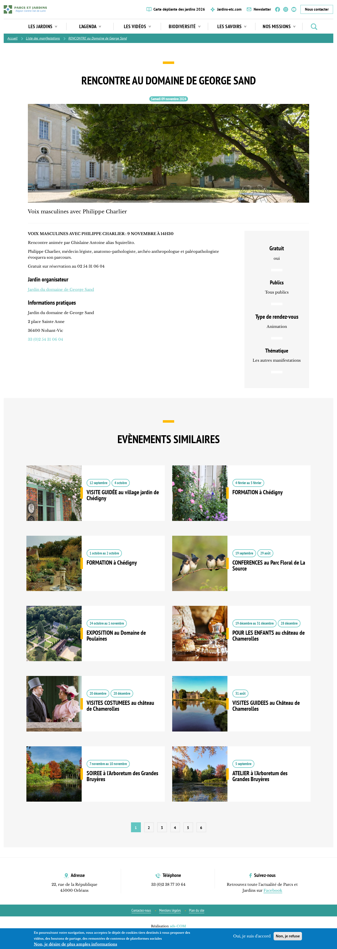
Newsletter (262, 9)
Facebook (277, 9)
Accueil (12, 38)
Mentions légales (170, 910)
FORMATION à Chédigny (241, 500)
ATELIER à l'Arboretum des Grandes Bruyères (241, 781)
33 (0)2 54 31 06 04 (45, 339)
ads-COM (178, 926)
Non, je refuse (288, 936)
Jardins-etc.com (229, 9)
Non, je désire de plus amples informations (75, 944)
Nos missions (277, 26)
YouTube (294, 9)
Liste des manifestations (43, 38)
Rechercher (314, 26)
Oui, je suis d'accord (252, 936)
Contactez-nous (141, 910)
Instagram (286, 9)
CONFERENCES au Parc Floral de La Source (241, 571)
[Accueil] (25, 9)
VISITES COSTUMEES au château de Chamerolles (95, 711)
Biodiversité (183, 26)
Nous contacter (317, 9)
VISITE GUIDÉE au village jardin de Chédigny (95, 500)
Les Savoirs (230, 26)
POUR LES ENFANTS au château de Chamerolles (241, 641)
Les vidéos (135, 26)
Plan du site (196, 910)
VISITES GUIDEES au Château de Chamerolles (241, 711)
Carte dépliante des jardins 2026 (179, 9)
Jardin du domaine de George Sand (61, 289)
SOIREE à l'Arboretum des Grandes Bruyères (95, 781)
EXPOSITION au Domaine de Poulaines (95, 641)
